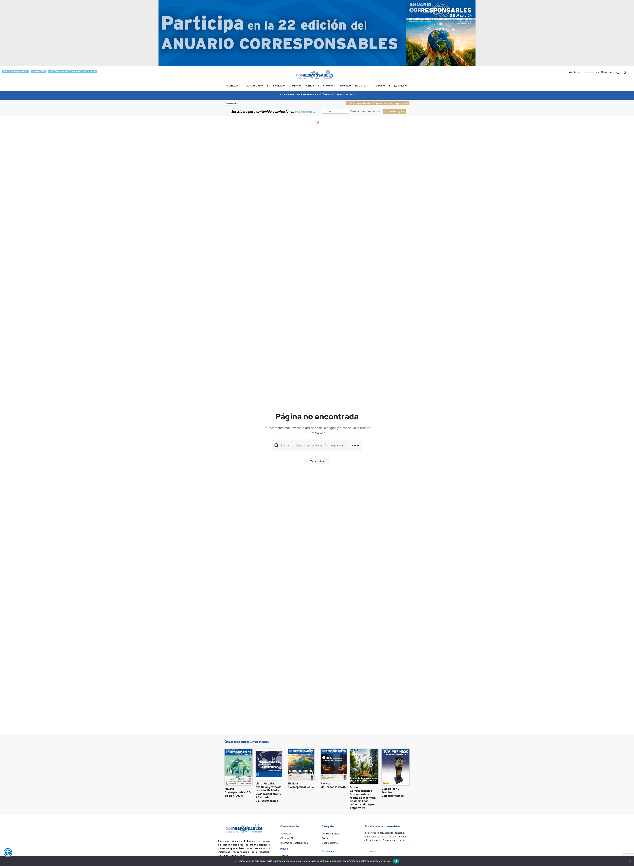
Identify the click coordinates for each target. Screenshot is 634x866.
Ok (396, 861)
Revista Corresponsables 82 (333, 785)
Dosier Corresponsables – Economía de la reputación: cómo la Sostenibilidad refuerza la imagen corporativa (363, 797)
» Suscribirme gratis (394, 111)
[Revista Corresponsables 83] (301, 764)
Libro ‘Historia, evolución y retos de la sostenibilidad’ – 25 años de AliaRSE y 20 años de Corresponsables (268, 792)
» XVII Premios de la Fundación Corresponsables (72, 71)
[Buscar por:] (313, 445)
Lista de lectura (591, 72)
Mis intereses (575, 72)
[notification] (624, 72)
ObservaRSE (38, 71)
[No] (630, 861)
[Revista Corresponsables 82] (334, 764)
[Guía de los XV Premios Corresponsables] (395, 767)
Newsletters (607, 72)
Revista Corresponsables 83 (301, 785)
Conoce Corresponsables (15, 71)
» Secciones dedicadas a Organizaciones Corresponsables (377, 103)
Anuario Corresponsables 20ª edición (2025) (238, 792)
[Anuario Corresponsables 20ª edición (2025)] (238, 767)
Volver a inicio (317, 461)
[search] (618, 72)
